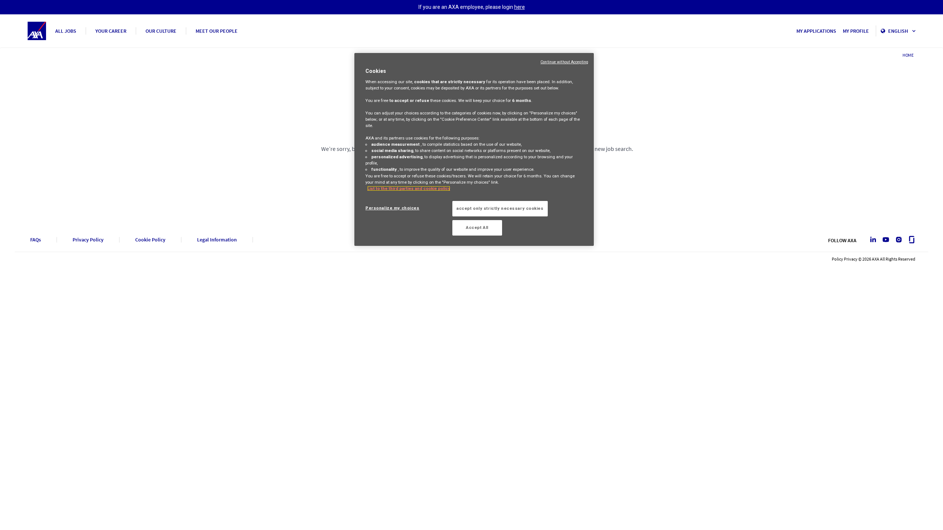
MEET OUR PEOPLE (217, 31)
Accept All (477, 227)
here (519, 7)
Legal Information (217, 240)
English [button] (898, 31)
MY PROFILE (856, 31)
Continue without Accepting (564, 62)
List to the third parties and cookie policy (408, 188)
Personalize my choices (392, 208)
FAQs (35, 240)
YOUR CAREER (110, 31)
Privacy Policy (88, 240)
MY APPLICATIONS (816, 31)
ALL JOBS (65, 31)
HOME (908, 55)
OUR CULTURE (161, 31)
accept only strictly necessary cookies (500, 208)
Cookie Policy (150, 240)
